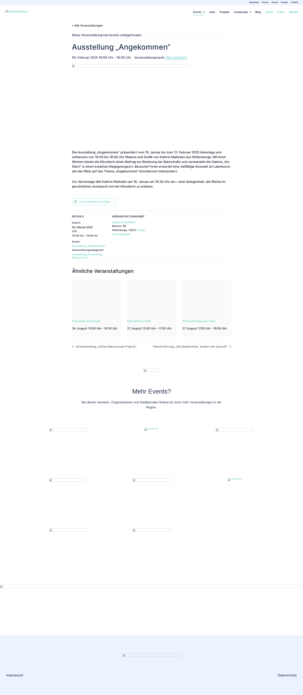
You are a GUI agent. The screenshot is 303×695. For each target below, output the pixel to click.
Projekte (224, 12)
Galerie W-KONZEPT (124, 222)
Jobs (212, 12)
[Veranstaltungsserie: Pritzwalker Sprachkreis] (73, 334)
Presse (275, 2)
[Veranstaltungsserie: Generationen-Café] (173, 328)
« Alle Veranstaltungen (87, 25)
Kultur (75, 257)
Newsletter (254, 2)
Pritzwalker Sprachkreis (86, 321)
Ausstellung (79, 254)
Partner (265, 2)
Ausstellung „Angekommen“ (89, 245)
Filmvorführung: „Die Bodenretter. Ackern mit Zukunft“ (190, 346)
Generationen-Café (138, 321)
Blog (258, 12)
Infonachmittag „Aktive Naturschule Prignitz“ (106, 346)
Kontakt (284, 2)
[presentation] (96, 298)
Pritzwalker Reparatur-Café (198, 321)
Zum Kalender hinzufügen (94, 201)
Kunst (84, 257)
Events (197, 12)
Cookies (294, 2)
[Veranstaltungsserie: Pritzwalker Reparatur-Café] (228, 328)
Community (241, 12)
